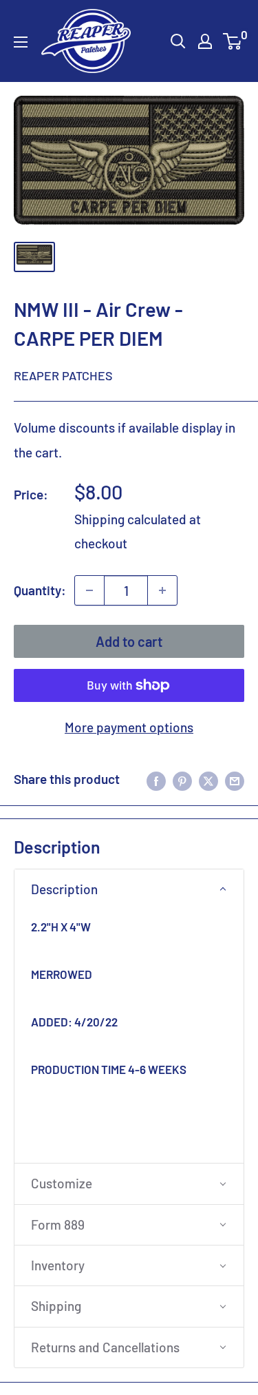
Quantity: (40, 590)
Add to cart (129, 641)
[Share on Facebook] (156, 779)
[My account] (205, 41)
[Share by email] (234, 779)
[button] (129, 889)
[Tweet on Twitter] (208, 779)
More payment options (129, 727)
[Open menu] (21, 42)
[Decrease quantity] (89, 590)
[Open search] (178, 41)
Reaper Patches (63, 375)
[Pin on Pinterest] (182, 779)
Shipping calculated (130, 519)
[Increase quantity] (162, 590)
